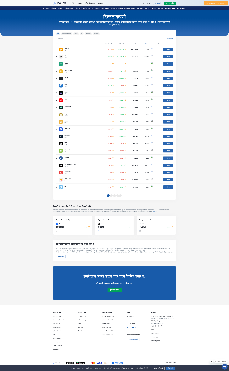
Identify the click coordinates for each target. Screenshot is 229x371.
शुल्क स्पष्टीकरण (57, 338)
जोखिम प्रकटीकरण (57, 346)
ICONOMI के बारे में (82, 316)
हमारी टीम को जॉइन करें (83, 320)
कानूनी (79, 324)
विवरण (168, 49)
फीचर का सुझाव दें (155, 337)
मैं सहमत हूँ (170, 368)
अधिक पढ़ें (155, 212)
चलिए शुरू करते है (170, 3)
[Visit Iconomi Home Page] (59, 3)
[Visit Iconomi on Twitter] (128, 327)
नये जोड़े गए (96, 33)
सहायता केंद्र (56, 349)
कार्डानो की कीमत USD (107, 331)
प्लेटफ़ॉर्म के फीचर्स (57, 327)
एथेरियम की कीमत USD (107, 320)
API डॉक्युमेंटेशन (130, 316)
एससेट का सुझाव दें (155, 341)
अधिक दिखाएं (61, 256)
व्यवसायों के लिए (56, 324)
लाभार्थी (76, 33)
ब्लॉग (54, 335)
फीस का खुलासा (56, 342)
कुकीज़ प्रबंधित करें (158, 368)
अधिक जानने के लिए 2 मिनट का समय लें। (175, 8)
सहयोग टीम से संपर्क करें (156, 326)
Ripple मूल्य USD (106, 324)
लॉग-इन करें (157, 3)
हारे (81, 33)
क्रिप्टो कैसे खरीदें (57, 316)
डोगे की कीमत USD (106, 327)
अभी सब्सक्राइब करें (133, 339)
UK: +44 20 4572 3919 (157, 323)
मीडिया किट (80, 331)
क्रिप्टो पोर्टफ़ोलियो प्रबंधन (59, 320)
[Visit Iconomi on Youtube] (133, 327)
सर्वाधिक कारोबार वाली (66, 33)
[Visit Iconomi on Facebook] (130, 327)
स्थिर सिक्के (88, 33)
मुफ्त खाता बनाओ (114, 290)
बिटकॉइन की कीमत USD (108, 316)
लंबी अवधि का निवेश (57, 331)
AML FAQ (80, 327)
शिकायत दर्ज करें (155, 333)
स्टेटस (152, 330)
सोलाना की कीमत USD (107, 335)
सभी (58, 33)
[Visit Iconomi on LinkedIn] (136, 327)
